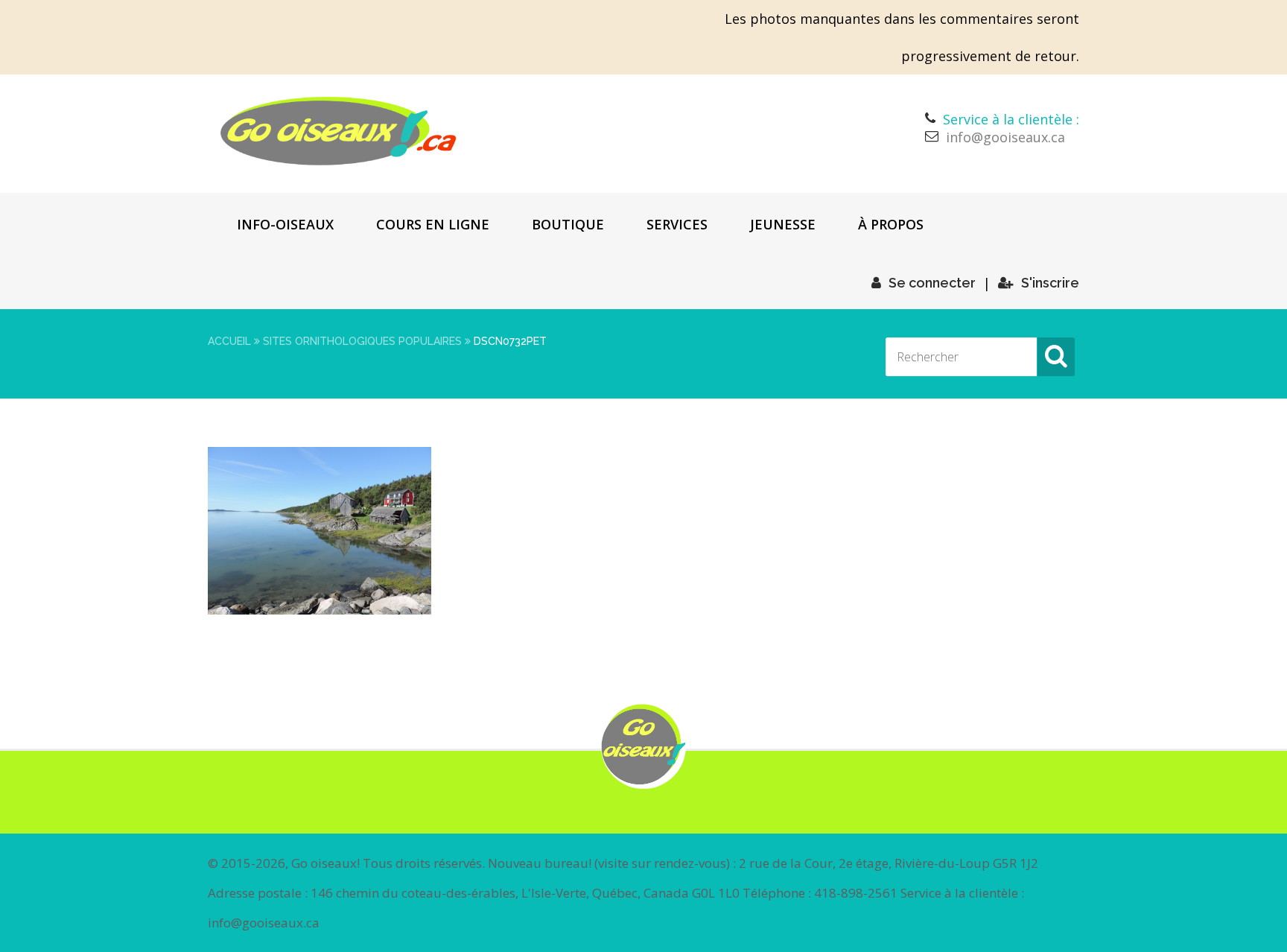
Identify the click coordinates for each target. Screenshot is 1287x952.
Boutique (568, 224)
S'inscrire (1050, 283)
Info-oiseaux (285, 224)
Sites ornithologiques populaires (362, 341)
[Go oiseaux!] (338, 131)
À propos (891, 224)
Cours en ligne (432, 224)
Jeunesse (783, 224)
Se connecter (932, 283)
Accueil (229, 341)
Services (677, 224)
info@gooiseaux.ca (1005, 137)
